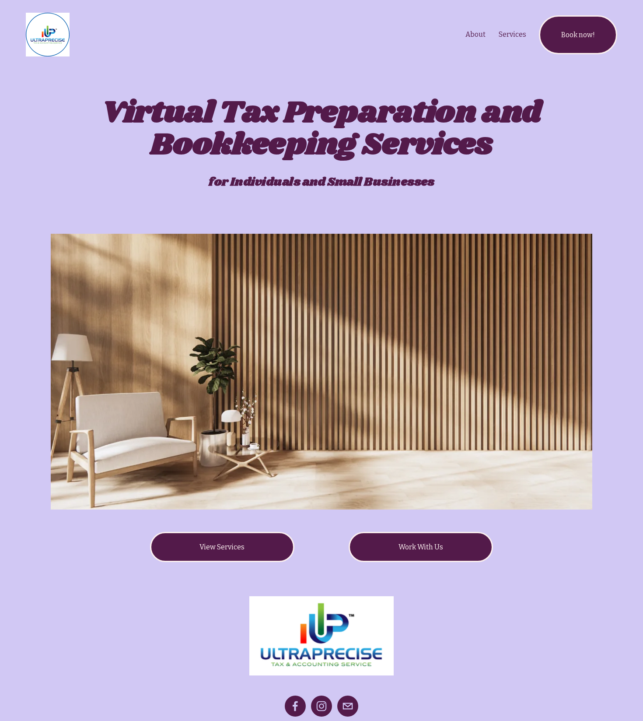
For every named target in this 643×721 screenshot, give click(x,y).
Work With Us (420, 547)
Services (512, 34)
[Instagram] (321, 706)
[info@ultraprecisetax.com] (347, 706)
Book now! (578, 35)
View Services (222, 547)
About (475, 34)
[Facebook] (295, 706)
